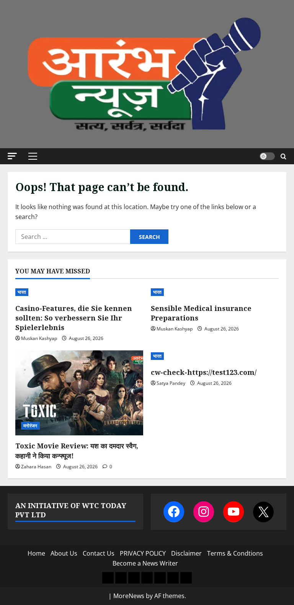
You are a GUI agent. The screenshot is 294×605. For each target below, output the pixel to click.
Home (36, 553)
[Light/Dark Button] (267, 156)
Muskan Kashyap (39, 338)
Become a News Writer (145, 563)
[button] (12, 156)
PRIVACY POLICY (143, 553)
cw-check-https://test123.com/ (203, 372)
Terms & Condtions (235, 553)
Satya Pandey (171, 383)
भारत (22, 292)
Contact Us (98, 553)
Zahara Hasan (36, 466)
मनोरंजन (30, 425)
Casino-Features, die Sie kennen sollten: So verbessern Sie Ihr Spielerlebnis (73, 318)
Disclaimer (186, 553)
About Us (64, 553)
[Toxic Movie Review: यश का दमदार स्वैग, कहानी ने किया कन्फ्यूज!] (79, 393)
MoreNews (128, 596)
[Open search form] (283, 156)
